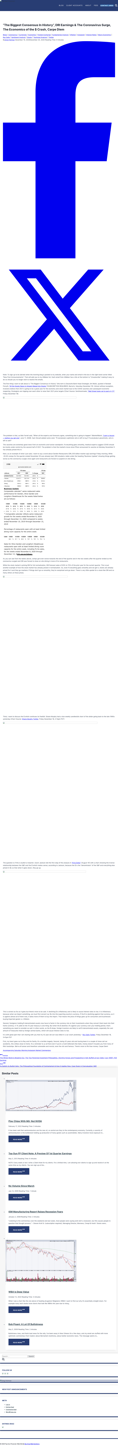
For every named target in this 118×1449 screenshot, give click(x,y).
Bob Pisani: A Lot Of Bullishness (25, 1324)
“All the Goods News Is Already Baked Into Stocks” (28, 386)
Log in (8, 1404)
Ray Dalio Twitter (89, 1035)
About (88, 5)
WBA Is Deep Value (18, 1291)
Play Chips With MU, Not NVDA (25, 1121)
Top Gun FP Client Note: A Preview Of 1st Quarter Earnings (40, 1153)
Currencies (23, 35)
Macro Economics (104, 35)
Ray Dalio (6, 37)
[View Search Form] (116, 5)
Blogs (5, 35)
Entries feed (10, 1407)
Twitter (51, 37)
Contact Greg (106, 5)
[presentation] (61, 1096)
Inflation (73, 35)
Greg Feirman (10, 40)
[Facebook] (59, 258)
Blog (61, 5)
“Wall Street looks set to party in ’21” (101, 391)
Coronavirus (12, 35)
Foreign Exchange (44, 35)
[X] (59, 370)
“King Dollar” (76, 863)
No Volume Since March (21, 1186)
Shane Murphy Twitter (30, 719)
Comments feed (11, 1409)
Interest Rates (91, 35)
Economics (32, 35)
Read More (20, 1139)
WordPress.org (11, 1412)
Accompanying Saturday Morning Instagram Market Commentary (27, 1050)
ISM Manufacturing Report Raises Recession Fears (35, 1211)
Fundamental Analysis (60, 35)
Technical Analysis (40, 37)
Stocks (29, 37)
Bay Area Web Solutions (32, 1444)
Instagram (81, 35)
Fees (96, 5)
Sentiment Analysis (18, 37)
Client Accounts (74, 5)
